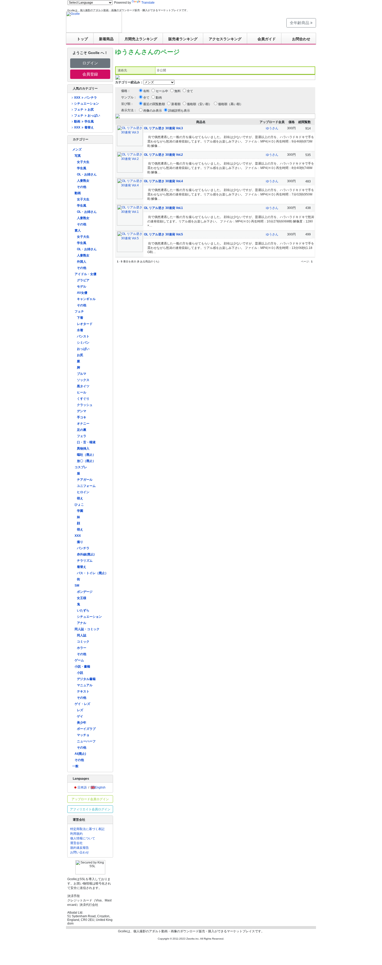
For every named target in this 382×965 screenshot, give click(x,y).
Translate (148, 2)
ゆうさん (272, 128)
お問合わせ (301, 39)
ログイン (90, 63)
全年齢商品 (300, 23)
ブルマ (81, 374)
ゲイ (80, 716)
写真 (78, 156)
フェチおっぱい (87, 115)
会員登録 (90, 74)
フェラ (81, 436)
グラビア (83, 280)
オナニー (83, 423)
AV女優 (82, 293)
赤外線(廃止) (86, 554)
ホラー (81, 648)
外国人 (81, 261)
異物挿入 (83, 448)
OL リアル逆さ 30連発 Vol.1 (163, 208)
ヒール (81, 392)
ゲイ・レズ (82, 704)
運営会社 (76, 843)
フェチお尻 (84, 109)
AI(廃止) (80, 754)
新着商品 (106, 39)
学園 (80, 511)
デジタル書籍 (86, 679)
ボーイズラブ (86, 729)
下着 (80, 318)
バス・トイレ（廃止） (92, 573)
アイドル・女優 (85, 274)
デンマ (81, 411)
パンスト (83, 336)
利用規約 (76, 833)
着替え (81, 567)
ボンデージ (85, 592)
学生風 (81, 168)
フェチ (79, 311)
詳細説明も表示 (179, 110)
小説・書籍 (82, 666)
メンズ (77, 149)
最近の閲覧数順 (154, 104)
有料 (146, 91)
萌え (80, 498)
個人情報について (82, 838)
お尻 (80, 355)
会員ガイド (267, 39)
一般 (75, 766)
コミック (83, 641)
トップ (82, 39)
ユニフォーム (86, 486)
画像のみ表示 (152, 110)
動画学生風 (84, 121)
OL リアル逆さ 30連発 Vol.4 (163, 181)
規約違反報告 (79, 848)
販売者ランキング (182, 39)
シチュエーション (86, 103)
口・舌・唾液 (86, 442)
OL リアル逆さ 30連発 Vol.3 (163, 128)
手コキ (81, 417)
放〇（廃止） (86, 461)
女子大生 (83, 162)
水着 (80, 330)
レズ (80, 710)
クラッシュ (85, 405)
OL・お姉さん (87, 174)
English (100, 787)
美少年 (81, 722)
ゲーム (79, 660)
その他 (81, 187)
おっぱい (83, 349)
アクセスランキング (225, 39)
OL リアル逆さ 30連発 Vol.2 (163, 155)
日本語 (82, 787)
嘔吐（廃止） (86, 455)
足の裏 (81, 430)
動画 (78, 193)
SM (77, 585)
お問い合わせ (79, 852)
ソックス (83, 380)
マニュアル (85, 685)
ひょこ (79, 504)
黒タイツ (83, 386)
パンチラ (83, 548)
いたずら (83, 610)
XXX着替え (84, 127)
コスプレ (81, 467)
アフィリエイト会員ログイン (90, 809)
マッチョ (83, 735)
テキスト (83, 691)
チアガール (85, 479)
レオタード (85, 324)
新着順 (176, 104)
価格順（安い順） (199, 104)
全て (190, 91)
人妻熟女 (83, 180)
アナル (81, 623)
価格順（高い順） (230, 104)
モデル (81, 286)
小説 (80, 673)
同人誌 (81, 635)
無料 (177, 91)
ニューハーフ (86, 741)
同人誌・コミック (87, 629)
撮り (80, 542)
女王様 (81, 598)
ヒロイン (83, 492)
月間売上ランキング (140, 39)
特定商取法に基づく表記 (87, 829)
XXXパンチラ (85, 97)
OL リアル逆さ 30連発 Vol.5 (163, 234)
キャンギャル (86, 299)
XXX (78, 536)
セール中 (162, 91)
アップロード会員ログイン (90, 799)
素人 (78, 230)
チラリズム (85, 560)
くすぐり (83, 398)
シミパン (83, 342)
